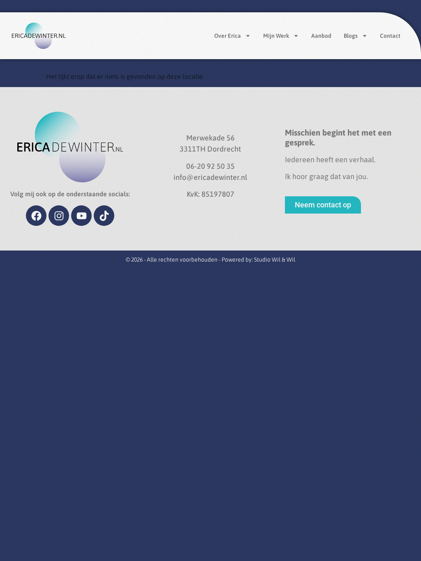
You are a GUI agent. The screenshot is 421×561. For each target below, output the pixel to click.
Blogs (351, 35)
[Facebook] (36, 215)
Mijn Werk (276, 35)
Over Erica (227, 35)
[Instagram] (59, 215)
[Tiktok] (104, 215)
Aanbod (321, 35)
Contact (390, 35)
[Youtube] (81, 215)
